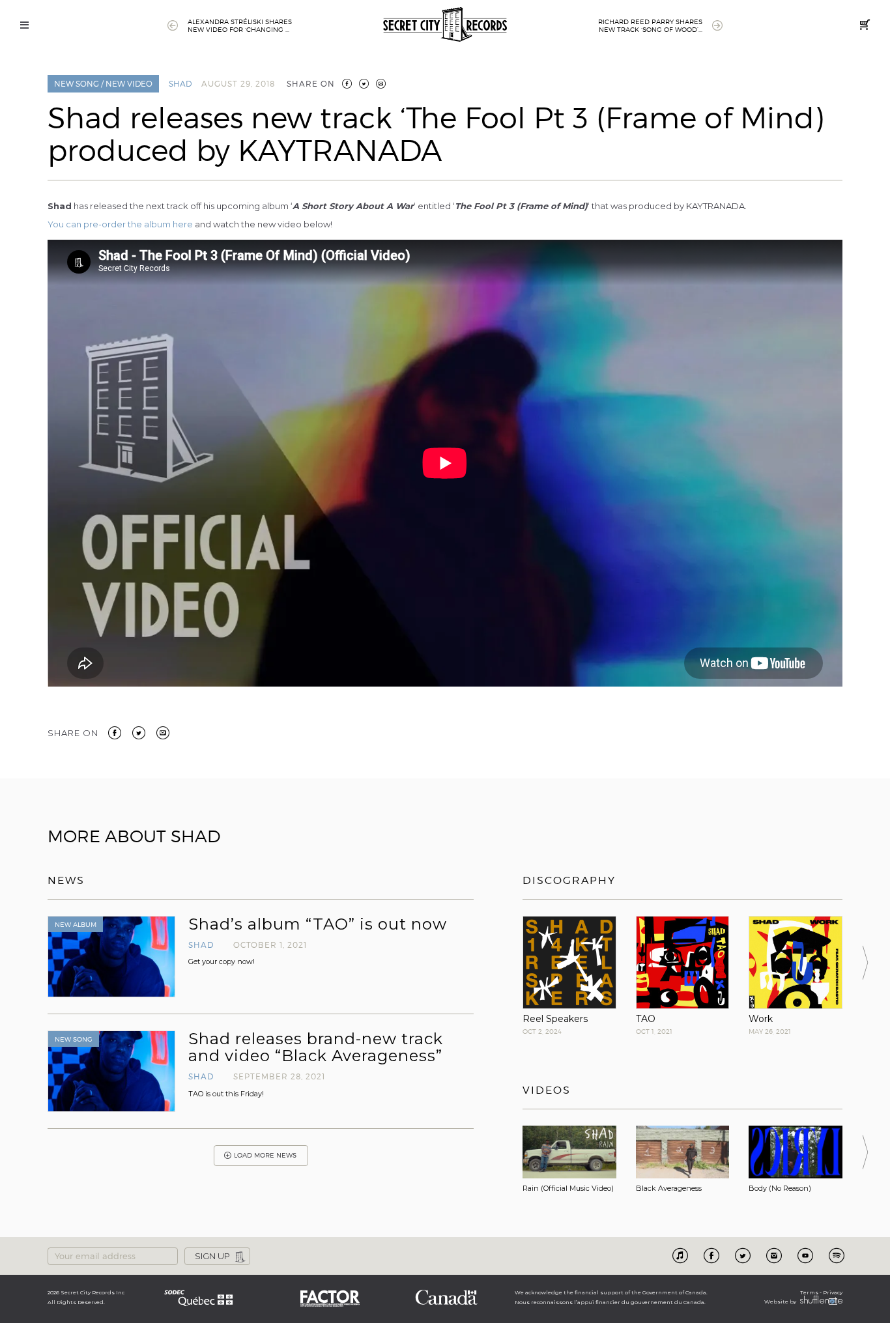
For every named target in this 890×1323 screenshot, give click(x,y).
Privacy (832, 1292)
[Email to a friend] (163, 732)
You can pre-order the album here (120, 224)
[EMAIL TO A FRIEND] (380, 84)
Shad (180, 84)
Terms (809, 1292)
